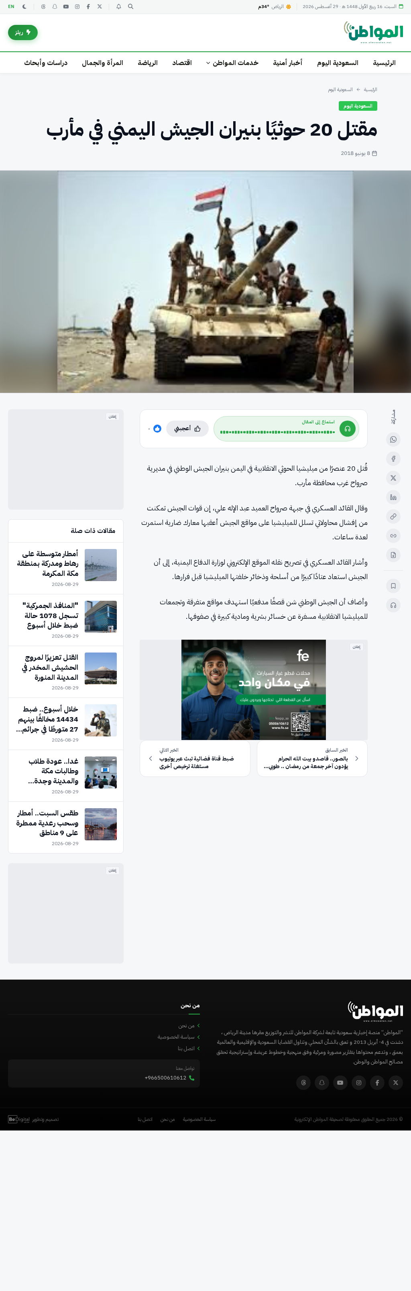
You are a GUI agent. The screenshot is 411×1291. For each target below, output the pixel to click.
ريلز (19, 32)
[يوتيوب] (66, 7)
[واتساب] (393, 439)
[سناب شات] (54, 7)
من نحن (187, 1025)
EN (11, 6)
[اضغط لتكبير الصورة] (205, 282)
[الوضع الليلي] (24, 7)
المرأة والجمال (102, 63)
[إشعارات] (118, 7)
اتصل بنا (186, 1048)
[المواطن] (373, 32)
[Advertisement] (66, 459)
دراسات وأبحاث (45, 63)
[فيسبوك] (88, 7)
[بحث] (130, 7)
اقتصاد (182, 63)
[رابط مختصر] (393, 536)
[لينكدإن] (393, 497)
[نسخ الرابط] (393, 516)
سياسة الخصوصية (176, 1037)
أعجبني (182, 428)
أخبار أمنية (288, 63)
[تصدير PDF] (393, 555)
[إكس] (393, 478)
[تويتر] (99, 7)
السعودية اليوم (337, 63)
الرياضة (148, 63)
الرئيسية (384, 63)
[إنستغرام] (77, 7)
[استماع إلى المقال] (393, 605)
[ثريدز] (43, 7)
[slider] (277, 432)
